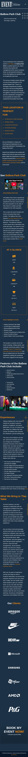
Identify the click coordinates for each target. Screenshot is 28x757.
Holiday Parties (9, 122)
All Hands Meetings (10, 128)
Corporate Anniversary (11, 125)
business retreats (16, 162)
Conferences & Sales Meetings (14, 119)
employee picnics (12, 160)
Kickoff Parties (9, 133)
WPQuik (15, 754)
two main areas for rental (15, 218)
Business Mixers (9, 130)
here (26, 488)
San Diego (11, 64)
